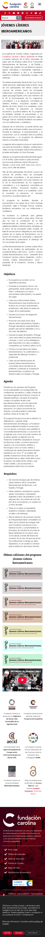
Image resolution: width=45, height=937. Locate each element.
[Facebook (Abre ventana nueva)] (5, 13)
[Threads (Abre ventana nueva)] (31, 13)
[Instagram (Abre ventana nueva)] (27, 13)
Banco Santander (28, 56)
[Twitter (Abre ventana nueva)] (9, 13)
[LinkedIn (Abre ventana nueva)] (22, 13)
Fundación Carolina (10, 56)
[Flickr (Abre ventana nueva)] (18, 13)
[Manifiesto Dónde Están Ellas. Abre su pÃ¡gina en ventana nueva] (11, 771)
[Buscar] (18, 18)
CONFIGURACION (32, 933)
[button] (40, 4)
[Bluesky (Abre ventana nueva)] (36, 13)
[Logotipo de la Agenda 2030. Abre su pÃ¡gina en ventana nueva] (11, 704)
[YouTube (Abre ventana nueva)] (14, 13)
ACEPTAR (7, 933)
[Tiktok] (40, 13)
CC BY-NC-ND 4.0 (33, 791)
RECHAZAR (19, 933)
